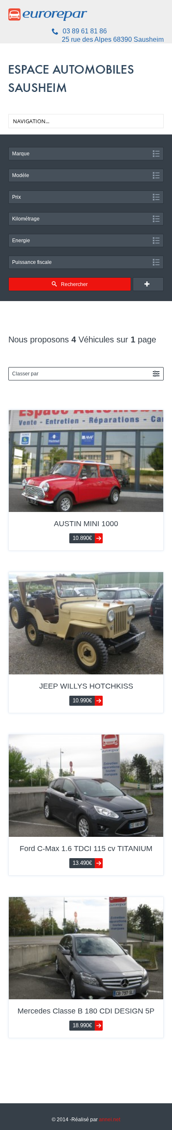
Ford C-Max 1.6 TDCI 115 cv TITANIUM (86, 848)
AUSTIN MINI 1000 (86, 523)
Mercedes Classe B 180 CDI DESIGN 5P (86, 1011)
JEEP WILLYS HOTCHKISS (86, 686)
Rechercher (74, 284)
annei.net (109, 1119)
